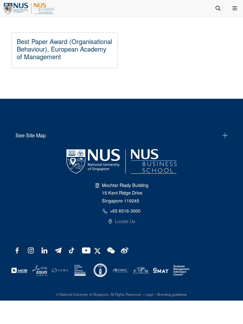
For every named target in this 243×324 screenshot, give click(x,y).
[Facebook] (17, 250)
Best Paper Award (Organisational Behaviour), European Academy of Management (64, 49)
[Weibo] (124, 250)
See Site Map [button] (31, 135)
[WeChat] (110, 250)
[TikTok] (71, 250)
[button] (235, 8)
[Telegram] (58, 250)
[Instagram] (31, 250)
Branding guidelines (172, 294)
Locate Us (125, 221)
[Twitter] (98, 250)
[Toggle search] (219, 8)
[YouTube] (85, 250)
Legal (149, 294)
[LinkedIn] (44, 250)
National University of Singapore (84, 294)
